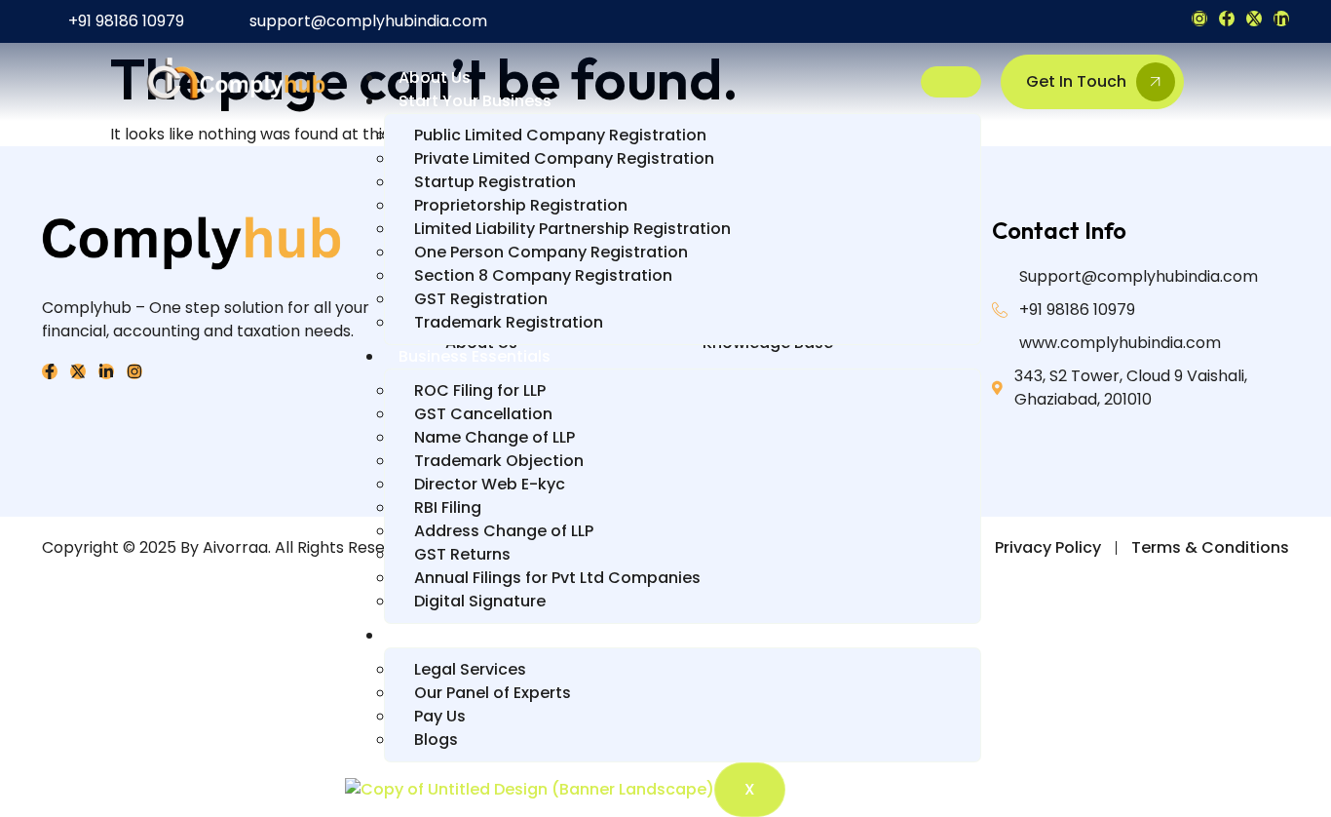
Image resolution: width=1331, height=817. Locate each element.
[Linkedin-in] (1281, 18)
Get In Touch (1076, 81)
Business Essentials (475, 356)
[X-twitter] (1254, 18)
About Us (435, 77)
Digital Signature (480, 601)
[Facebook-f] (1227, 18)
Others (425, 635)
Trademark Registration (508, 322)
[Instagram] (1199, 18)
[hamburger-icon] (951, 81)
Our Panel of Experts (492, 692)
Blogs (436, 739)
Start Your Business (475, 101)
